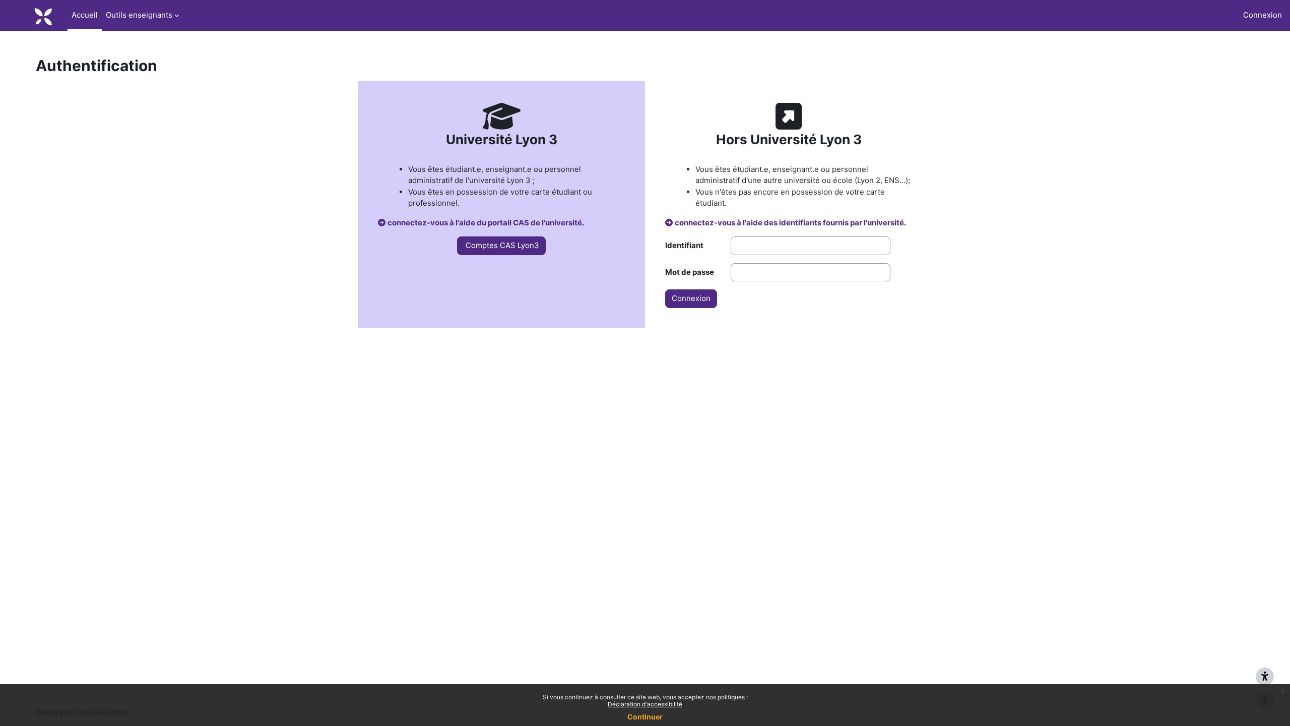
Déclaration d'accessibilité (645, 704)
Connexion (1262, 15)
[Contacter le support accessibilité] (1265, 677)
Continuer (645, 716)
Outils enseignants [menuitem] (139, 15)
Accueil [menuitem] (85, 15)
